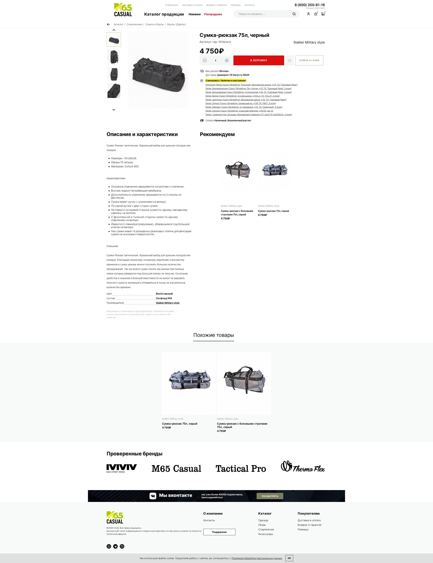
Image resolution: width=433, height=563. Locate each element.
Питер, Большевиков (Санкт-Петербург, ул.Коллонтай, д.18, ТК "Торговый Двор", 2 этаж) (249, 92)
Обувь (262, 524)
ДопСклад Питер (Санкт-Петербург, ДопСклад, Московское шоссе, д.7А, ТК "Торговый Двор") (252, 84)
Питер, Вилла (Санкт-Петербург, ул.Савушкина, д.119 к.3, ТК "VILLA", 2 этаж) (243, 96)
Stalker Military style (309, 42)
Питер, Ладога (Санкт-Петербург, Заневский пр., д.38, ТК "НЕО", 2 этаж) (241, 103)
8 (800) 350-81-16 (310, 5)
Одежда (263, 520)
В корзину (258, 60)
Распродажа (213, 14)
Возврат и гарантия (217, 5)
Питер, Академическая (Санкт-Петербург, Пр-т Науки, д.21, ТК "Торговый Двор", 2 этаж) (249, 88)
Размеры (236, 5)
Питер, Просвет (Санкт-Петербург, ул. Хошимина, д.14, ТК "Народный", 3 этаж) (244, 107)
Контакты (250, 5)
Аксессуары (265, 534)
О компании (213, 513)
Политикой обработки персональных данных (257, 558)
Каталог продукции (164, 14)
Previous (113, 30)
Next (113, 109)
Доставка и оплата (192, 5)
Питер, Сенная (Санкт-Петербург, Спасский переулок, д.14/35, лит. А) (239, 110)
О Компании (171, 5)
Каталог (265, 513)
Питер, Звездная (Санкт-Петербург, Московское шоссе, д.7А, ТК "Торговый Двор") (246, 99)
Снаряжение (266, 529)
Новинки (195, 14)
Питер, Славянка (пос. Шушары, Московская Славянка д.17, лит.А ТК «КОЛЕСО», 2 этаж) (249, 114)
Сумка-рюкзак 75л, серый (273, 210)
